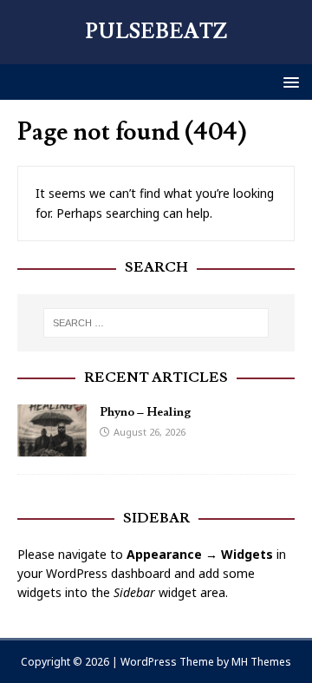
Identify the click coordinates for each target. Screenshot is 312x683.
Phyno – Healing (145, 412)
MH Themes (261, 661)
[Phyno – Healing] (52, 445)
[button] (288, 81)
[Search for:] (156, 323)
